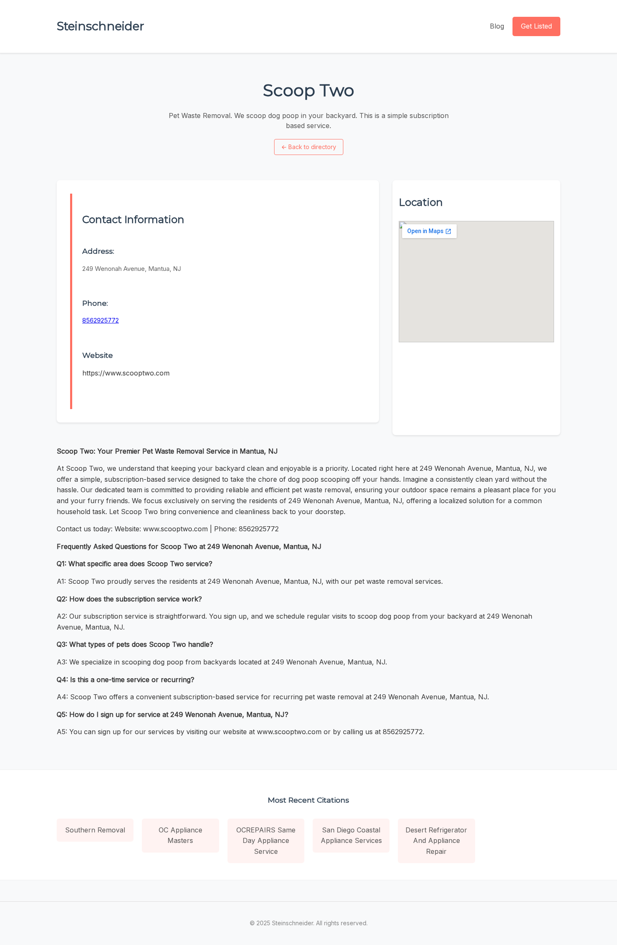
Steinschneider (100, 26)
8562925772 (100, 320)
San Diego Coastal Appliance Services (351, 835)
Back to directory (308, 146)
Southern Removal (95, 830)
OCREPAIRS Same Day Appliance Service (265, 841)
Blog (497, 26)
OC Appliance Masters (180, 835)
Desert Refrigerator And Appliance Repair (436, 841)
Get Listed (536, 26)
